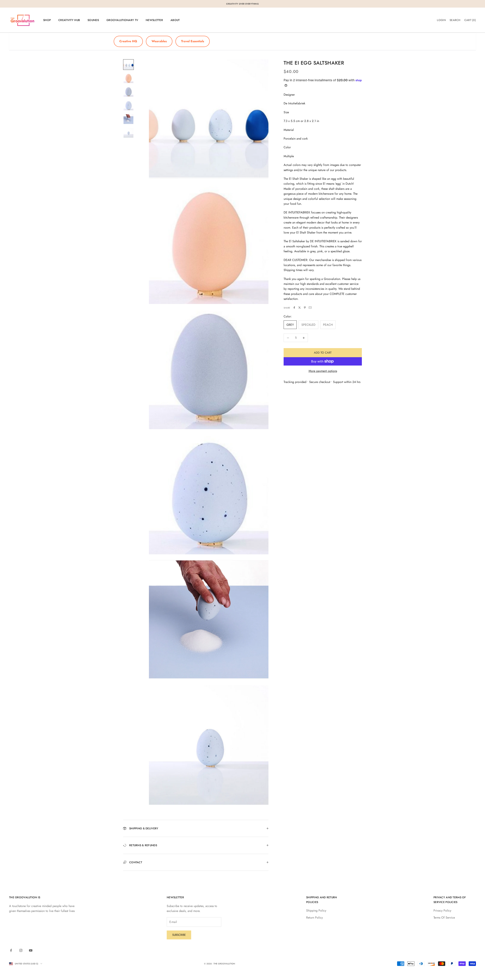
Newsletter (154, 20)
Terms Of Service (444, 917)
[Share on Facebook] (294, 307)
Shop (47, 20)
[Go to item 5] (128, 119)
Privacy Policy (442, 910)
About (175, 20)
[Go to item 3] (128, 92)
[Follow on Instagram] (21, 950)
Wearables (159, 41)
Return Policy (314, 917)
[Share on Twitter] (299, 307)
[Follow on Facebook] (11, 950)
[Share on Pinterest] (304, 307)
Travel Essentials (192, 41)
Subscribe (179, 935)
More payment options (323, 371)
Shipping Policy (316, 910)
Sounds (93, 20)
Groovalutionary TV (122, 20)
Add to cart (323, 353)
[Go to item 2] (128, 78)
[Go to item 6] (128, 132)
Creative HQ (128, 41)
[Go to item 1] (128, 64)
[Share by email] (310, 307)
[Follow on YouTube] (31, 950)
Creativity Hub (69, 20)
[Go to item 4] (128, 105)
